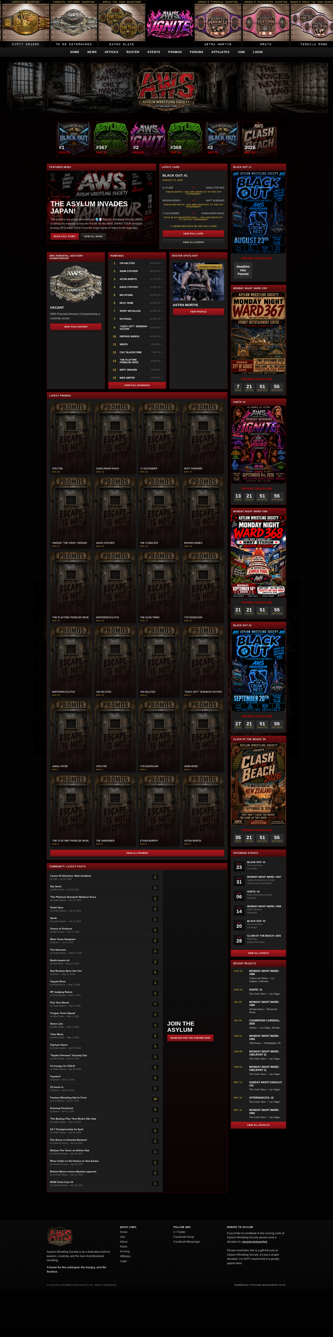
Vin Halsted (127, 263)
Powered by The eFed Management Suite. (260, 1285)
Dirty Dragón (128, 370)
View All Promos (137, 853)
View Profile (198, 312)
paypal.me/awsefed (254, 1241)
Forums (196, 52)
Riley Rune (126, 303)
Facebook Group (183, 1236)
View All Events (193, 242)
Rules (123, 1246)
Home (74, 52)
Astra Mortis (128, 279)
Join (241, 52)
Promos (175, 52)
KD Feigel (126, 319)
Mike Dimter (127, 378)
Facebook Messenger (186, 1241)
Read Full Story (65, 236)
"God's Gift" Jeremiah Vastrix (133, 327)
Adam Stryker (129, 271)
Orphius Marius (129, 336)
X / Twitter (179, 1232)
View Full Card (193, 233)
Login (258, 52)
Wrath (124, 344)
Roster (133, 52)
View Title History (76, 327)
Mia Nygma (126, 295)
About (123, 1241)
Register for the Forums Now (190, 1038)
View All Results (258, 1125)
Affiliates (220, 52)
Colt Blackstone (131, 352)
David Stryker (129, 287)
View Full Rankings (137, 385)
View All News (93, 236)
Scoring (125, 1251)
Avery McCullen (130, 311)
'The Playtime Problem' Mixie (129, 361)
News (92, 52)
